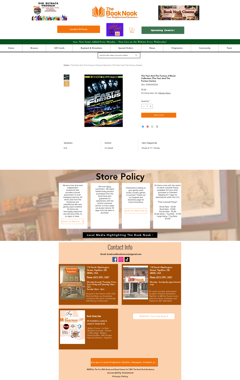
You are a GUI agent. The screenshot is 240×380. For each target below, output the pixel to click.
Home (66, 65)
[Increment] (150, 106)
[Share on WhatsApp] (152, 126)
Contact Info (120, 246)
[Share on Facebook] (142, 126)
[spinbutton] (147, 106)
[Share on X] (157, 126)
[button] (132, 30)
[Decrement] (143, 106)
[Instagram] (120, 259)
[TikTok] (127, 259)
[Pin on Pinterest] (147, 126)
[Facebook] (114, 259)
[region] (73, 206)
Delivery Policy (165, 93)
